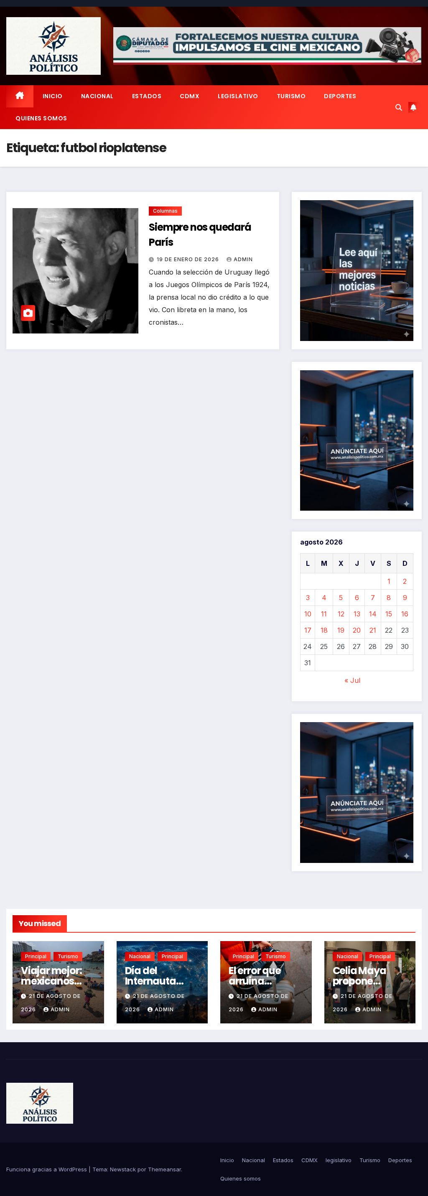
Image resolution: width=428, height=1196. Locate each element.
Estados (147, 96)
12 (341, 614)
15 (388, 614)
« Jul (352, 680)
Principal (35, 956)
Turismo (291, 96)
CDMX (189, 96)
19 (340, 630)
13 (357, 614)
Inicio (53, 96)
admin (243, 259)
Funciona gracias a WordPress (47, 1169)
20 (357, 630)
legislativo (238, 96)
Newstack (123, 1169)
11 (324, 614)
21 (372, 630)
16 (404, 614)
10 (307, 614)
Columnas (165, 211)
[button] (398, 107)
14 (373, 614)
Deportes (340, 96)
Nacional (97, 96)
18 (324, 630)
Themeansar (164, 1169)
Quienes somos (41, 118)
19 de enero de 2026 (189, 259)
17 (307, 630)
